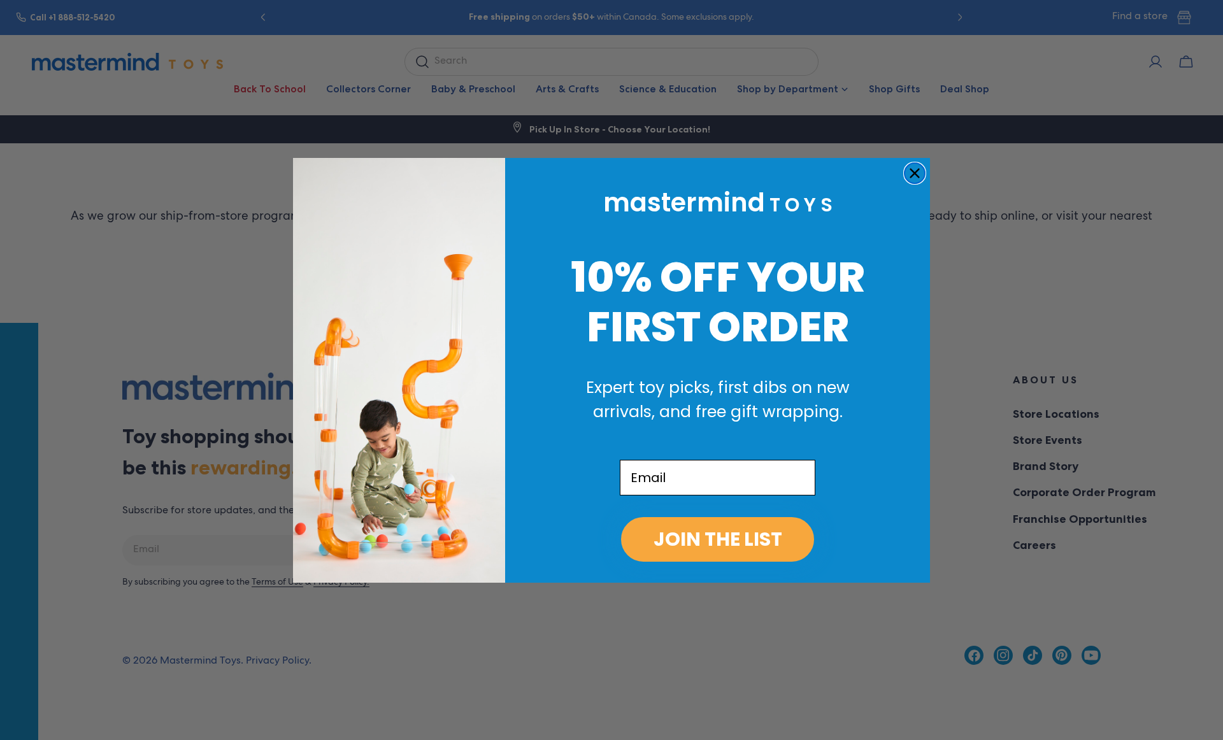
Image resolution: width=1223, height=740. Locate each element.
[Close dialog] (915, 173)
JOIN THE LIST (718, 539)
